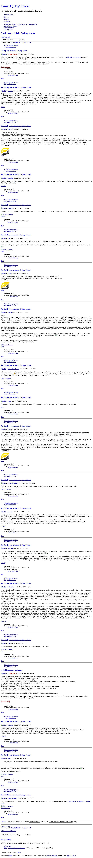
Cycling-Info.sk (8, 14)
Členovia (7, 19)
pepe (9, 401)
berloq (10, 312)
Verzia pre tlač (8, 29)
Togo (9, 238)
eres (9, 758)
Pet (9, 643)
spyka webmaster (52, 855)
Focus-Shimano (12, 798)
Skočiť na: (5, 835)
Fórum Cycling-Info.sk (15, 6)
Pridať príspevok (5, 37)
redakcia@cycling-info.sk (73, 57)
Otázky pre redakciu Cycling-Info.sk (18, 33)
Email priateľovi (9, 27)
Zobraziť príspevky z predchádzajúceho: (17, 821)
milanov (10, 208)
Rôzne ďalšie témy (31, 24)
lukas (9, 129)
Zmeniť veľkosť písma (10, 26)
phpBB (10, 855)
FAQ (5, 16)
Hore (2, 78)
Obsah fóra (7, 24)
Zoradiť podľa (45, 821)
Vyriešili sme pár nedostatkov (12, 670)
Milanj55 (10, 587)
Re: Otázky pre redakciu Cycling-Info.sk (16, 87)
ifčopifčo (10, 178)
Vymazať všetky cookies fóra (16, 848)
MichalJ (10, 548)
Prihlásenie (7, 21)
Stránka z (15, 42)
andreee (10, 91)
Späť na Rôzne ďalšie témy (8, 831)
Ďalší (3, 821)
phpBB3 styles (71, 855)
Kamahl (19, 852)
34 (30, 42)
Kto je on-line (6, 840)
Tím (5, 848)
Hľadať (6, 18)
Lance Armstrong (13, 369)
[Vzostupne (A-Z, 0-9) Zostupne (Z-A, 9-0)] (68, 821)
